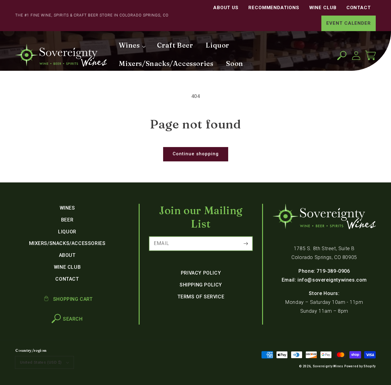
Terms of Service (201, 297)
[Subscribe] (245, 243)
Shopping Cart (72, 299)
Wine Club (323, 7)
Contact (358, 7)
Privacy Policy (201, 273)
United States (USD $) (40, 362)
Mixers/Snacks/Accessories (67, 243)
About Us (226, 7)
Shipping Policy (201, 285)
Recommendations (273, 7)
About (67, 255)
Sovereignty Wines (328, 366)
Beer (67, 220)
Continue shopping (196, 154)
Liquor (67, 232)
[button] (341, 55)
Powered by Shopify (360, 366)
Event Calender (348, 23)
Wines (67, 208)
